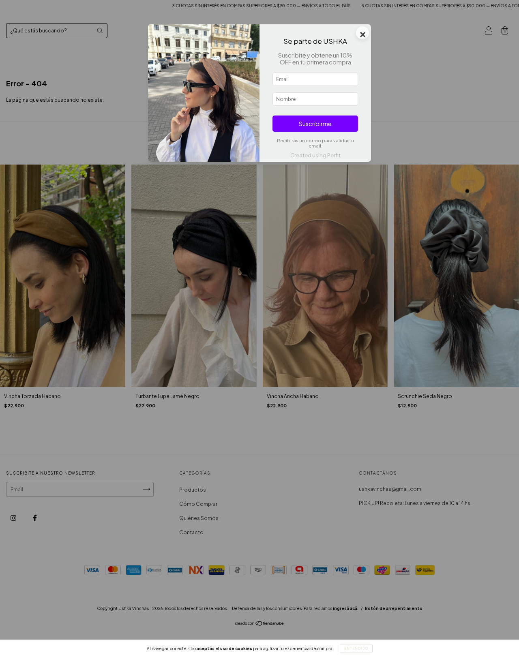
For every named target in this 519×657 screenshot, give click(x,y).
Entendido (356, 648)
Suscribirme (315, 123)
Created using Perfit (315, 155)
